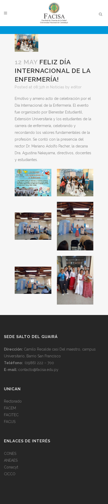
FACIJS (9, 422)
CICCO (9, 474)
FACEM (10, 408)
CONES (10, 453)
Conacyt (11, 467)
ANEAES (11, 460)
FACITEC (11, 415)
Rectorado (13, 401)
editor (76, 87)
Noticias (57, 87)
